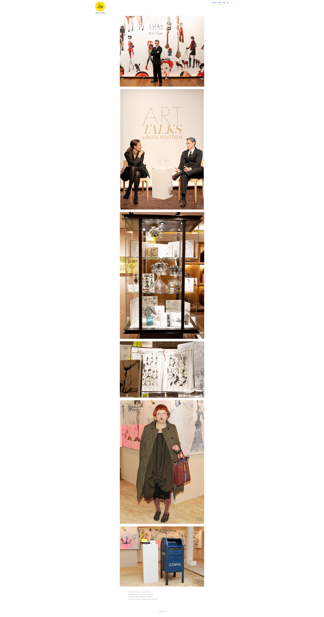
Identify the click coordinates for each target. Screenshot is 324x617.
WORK (220, 2)
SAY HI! (214, 2)
